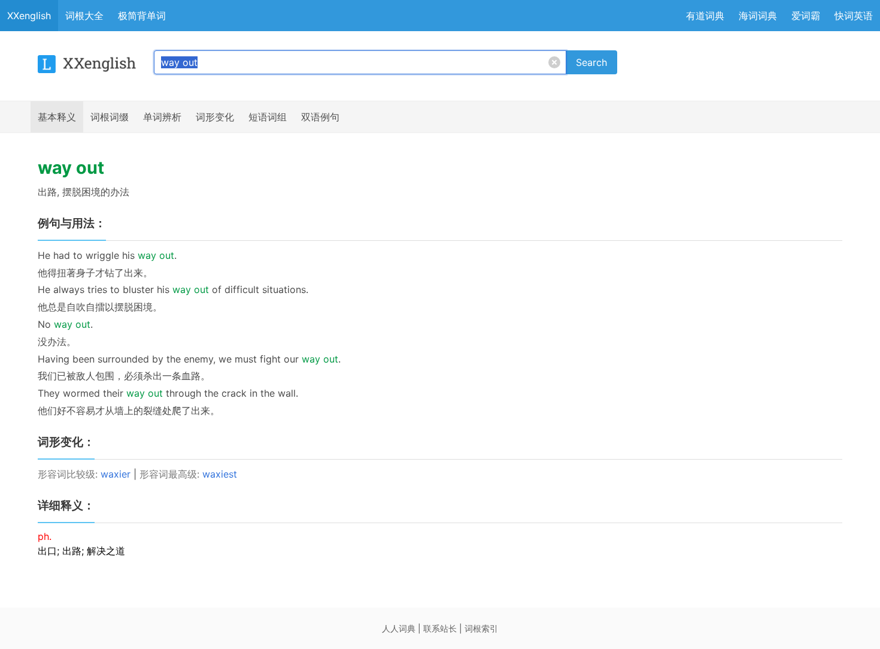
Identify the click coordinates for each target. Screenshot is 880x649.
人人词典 (398, 628)
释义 (57, 117)
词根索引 (481, 628)
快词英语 (854, 16)
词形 (215, 117)
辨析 (162, 117)
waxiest (219, 474)
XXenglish (29, 16)
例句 (320, 117)
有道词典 (705, 16)
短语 (267, 117)
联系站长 (440, 628)
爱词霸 (805, 16)
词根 (109, 117)
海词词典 (758, 16)
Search (591, 62)
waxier (116, 474)
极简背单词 (142, 16)
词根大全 (84, 16)
